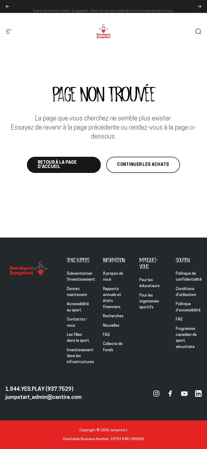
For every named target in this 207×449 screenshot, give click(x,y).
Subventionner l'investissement (81, 277)
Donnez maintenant (77, 292)
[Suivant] (199, 6)
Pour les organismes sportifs (149, 302)
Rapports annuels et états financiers (112, 298)
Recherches (113, 316)
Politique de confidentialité (189, 277)
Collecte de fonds (113, 347)
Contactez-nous (77, 323)
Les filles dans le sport (78, 338)
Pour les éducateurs (149, 283)
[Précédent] (7, 6)
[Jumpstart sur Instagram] (156, 393)
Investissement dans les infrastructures (80, 356)
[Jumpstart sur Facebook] (170, 393)
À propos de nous (113, 277)
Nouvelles (111, 326)
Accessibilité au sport (78, 307)
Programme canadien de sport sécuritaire (186, 338)
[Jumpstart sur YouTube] (184, 393)
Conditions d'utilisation (186, 292)
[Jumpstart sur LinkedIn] (198, 393)
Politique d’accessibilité (188, 307)
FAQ (106, 335)
